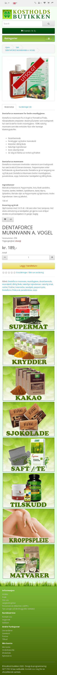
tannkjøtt (29, 287)
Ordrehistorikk (8, 650)
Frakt (4, 597)
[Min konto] (40, 3)
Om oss (5, 600)
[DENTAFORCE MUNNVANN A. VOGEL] (28, 78)
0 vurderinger (21, 272)
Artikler (5, 594)
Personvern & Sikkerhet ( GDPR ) (15, 606)
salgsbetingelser (9, 603)
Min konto (6, 647)
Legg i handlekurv (28, 265)
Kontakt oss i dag (32, 669)
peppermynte (39, 287)
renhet (5, 287)
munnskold (6, 284)
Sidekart (5, 622)
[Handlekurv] (48, 3)
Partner (5, 636)
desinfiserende (45, 281)
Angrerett (6, 620)
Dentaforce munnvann (17, 281)
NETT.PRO (6, 669)
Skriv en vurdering (36, 272)
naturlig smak (47, 284)
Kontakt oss (7, 617)
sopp (35, 290)
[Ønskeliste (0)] (45, 3)
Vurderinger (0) (25, 107)
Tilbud (4, 639)
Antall (4, 252)
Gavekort (6, 633)
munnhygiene (32, 281)
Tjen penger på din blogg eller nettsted (18, 609)
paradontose (26, 290)
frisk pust (16, 290)
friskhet (11, 287)
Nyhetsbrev (7, 656)
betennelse (20, 287)
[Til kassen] (52, 3)
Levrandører (7, 630)
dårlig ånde (17, 284)
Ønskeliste (6, 653)
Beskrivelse (9, 107)
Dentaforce (7, 290)
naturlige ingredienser (32, 284)
